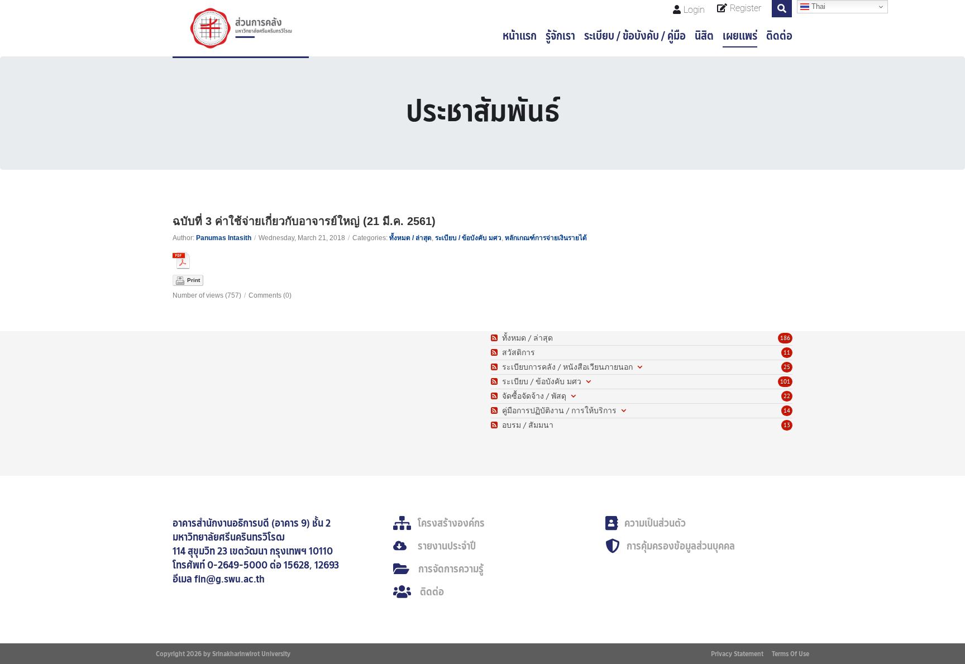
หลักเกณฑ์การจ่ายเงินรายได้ (546, 238)
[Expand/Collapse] (639, 367)
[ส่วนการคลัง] (241, 28)
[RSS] (495, 338)
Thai (817, 6)
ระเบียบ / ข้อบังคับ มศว (468, 238)
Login (694, 9)
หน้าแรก (520, 35)
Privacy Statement (737, 653)
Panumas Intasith (223, 238)
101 (785, 381)
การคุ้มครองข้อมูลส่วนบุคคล (681, 546)
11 (787, 352)
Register (745, 8)
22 (787, 396)
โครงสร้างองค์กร (451, 523)
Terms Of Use (790, 653)
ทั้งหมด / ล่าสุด (410, 238)
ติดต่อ (779, 35)
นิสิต (704, 35)
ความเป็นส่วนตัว (655, 523)
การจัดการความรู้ (451, 569)
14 (787, 410)
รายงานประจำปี (447, 546)
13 (787, 425)
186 (785, 338)
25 (787, 367)
